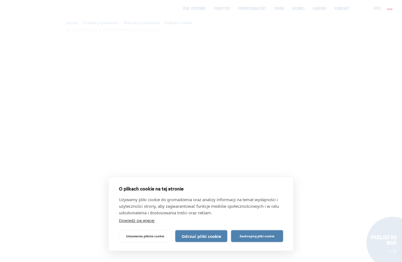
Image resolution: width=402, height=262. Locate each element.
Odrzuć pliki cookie (201, 236)
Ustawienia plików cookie (145, 236)
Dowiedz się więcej (137, 220)
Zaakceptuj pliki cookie (257, 236)
